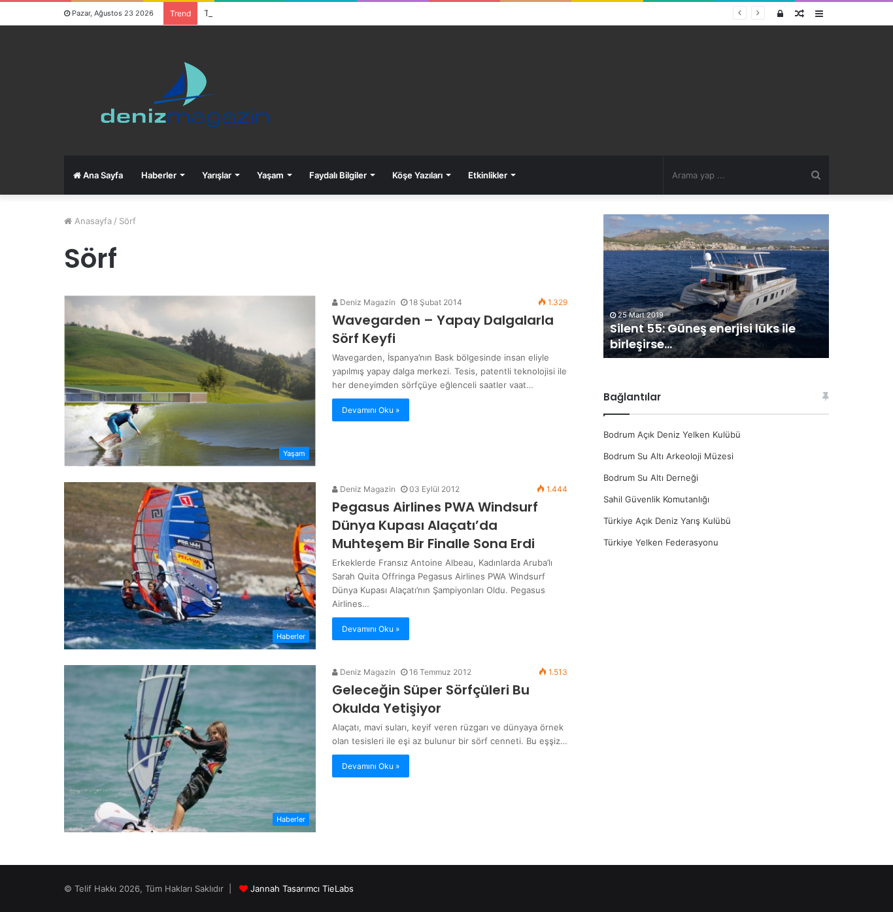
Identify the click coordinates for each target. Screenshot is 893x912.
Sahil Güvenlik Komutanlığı (656, 499)
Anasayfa (92, 221)
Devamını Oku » (370, 410)
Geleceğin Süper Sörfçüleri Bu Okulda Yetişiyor (431, 699)
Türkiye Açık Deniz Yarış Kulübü (667, 520)
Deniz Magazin (367, 302)
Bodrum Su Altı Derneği (650, 477)
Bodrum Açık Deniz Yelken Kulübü (672, 434)
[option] (716, 286)
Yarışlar (216, 175)
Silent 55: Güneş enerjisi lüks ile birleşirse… (703, 335)
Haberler (159, 175)
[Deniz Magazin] (179, 90)
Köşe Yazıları (417, 175)
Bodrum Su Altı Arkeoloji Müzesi (668, 456)
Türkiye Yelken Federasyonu (660, 542)
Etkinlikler (487, 175)
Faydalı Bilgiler (338, 175)
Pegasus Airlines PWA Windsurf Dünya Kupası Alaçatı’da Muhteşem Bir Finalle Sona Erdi (435, 525)
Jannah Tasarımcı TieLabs (302, 888)
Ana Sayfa (102, 175)
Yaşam (270, 175)
